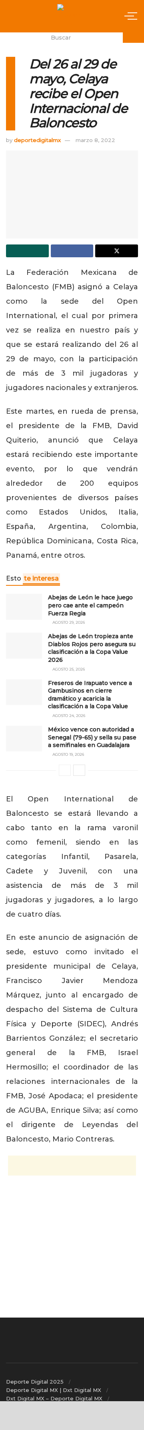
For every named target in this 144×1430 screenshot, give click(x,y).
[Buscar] (133, 37)
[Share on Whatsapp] (27, 250)
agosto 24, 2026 (68, 715)
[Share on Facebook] (72, 250)
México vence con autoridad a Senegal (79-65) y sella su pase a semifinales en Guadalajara (92, 737)
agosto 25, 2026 (68, 669)
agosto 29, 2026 (68, 622)
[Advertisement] (72, 1166)
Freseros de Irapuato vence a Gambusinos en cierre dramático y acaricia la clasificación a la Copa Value (90, 694)
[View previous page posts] (65, 770)
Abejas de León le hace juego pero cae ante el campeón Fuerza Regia (90, 605)
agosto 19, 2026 (67, 754)
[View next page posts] (79, 770)
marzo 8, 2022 (95, 140)
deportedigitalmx (37, 140)
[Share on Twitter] (116, 250)
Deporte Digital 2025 (35, 1381)
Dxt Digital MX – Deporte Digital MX (54, 1398)
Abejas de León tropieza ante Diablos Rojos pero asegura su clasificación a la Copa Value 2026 (92, 648)
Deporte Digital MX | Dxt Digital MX (53, 1390)
